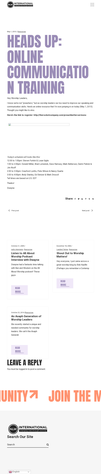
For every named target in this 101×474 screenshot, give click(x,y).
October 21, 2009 (17, 246)
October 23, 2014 (17, 312)
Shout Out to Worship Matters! (70, 255)
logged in (23, 369)
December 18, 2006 (64, 246)
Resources (22, 31)
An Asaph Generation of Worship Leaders (26, 318)
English (16, 472)
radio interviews (17, 249)
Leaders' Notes (62, 249)
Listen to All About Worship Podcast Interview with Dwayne (25, 256)
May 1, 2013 (11, 31)
